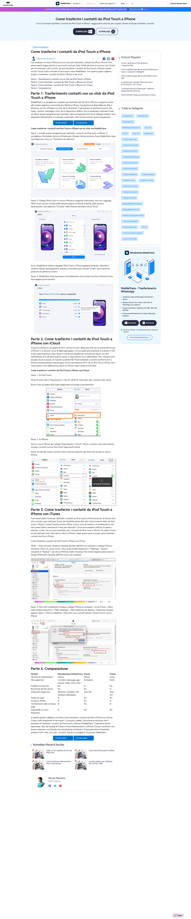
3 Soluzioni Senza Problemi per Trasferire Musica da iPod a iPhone (137, 90)
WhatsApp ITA (128, 122)
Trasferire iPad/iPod (40, 47)
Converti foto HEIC (129, 239)
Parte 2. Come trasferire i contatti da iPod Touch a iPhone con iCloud (61, 82)
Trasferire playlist (148, 174)
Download (132, 323)
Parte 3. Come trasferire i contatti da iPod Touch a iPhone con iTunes (62, 85)
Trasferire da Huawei (130, 163)
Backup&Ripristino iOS (131, 209)
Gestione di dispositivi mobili (133, 215)
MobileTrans (80, 71)
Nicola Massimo (49, 59)
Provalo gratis (60, 123)
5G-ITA (144, 227)
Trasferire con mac (146, 180)
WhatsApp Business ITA (131, 128)
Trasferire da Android (130, 145)
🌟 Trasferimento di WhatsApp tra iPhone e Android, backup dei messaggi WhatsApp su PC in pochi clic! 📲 (95, 9)
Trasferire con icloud (130, 192)
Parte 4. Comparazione (41, 88)
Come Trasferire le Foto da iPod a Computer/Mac (134, 64)
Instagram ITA (128, 116)
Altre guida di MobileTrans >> (140, 337)
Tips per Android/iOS (130, 221)
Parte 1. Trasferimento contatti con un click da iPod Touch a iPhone (61, 79)
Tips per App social (129, 139)
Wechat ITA (148, 133)
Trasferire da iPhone (130, 151)
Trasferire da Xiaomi (130, 169)
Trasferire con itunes (130, 186)
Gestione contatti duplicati (132, 233)
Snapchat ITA (142, 116)
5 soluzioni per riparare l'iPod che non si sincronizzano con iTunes (136, 83)
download (81, 31)
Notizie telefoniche (130, 227)
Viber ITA (136, 133)
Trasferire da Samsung (131, 157)
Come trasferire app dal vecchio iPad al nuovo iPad (139, 77)
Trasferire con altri (129, 198)
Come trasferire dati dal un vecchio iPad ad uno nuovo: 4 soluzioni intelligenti (139, 70)
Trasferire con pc (129, 180)
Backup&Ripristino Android (132, 204)
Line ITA (148, 128)
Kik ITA (125, 133)
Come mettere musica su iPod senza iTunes (138, 95)
